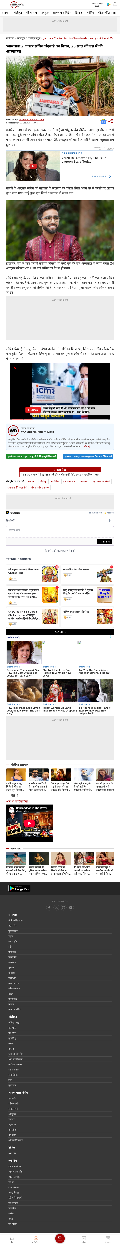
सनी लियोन (13, 1074)
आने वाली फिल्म (15, 1059)
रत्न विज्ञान (12, 1223)
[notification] (115, 4)
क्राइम (10, 993)
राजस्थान (12, 977)
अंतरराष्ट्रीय (13, 941)
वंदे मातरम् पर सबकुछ (37, 13)
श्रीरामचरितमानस (107, 13)
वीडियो (14, 796)
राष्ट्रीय (10, 936)
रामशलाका (13, 1203)
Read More (33, 411)
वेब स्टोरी (12, 1032)
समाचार (6, 13)
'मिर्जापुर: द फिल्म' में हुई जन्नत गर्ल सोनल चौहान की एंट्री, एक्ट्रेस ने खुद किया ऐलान (60, 474)
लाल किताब (13, 1187)
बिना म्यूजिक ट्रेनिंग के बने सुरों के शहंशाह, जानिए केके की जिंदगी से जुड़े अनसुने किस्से (83, 787)
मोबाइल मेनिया (14, 1009)
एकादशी (12, 1098)
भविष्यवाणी (13, 1103)
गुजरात (11, 967)
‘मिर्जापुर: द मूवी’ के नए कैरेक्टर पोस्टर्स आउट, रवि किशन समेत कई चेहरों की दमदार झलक (60, 787)
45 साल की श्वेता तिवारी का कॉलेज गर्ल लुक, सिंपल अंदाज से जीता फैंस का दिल (83, 870)
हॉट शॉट (12, 1027)
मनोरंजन (10, 38)
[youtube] (63, 907)
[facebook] (49, 907)
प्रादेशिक (12, 951)
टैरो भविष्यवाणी (15, 1197)
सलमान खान (13, 1069)
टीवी (10, 1080)
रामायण (11, 1119)
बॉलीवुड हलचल (19, 765)
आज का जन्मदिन (15, 1171)
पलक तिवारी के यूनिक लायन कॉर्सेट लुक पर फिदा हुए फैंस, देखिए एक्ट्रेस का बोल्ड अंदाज (38, 870)
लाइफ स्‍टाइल (69, 481)
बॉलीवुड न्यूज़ (34, 38)
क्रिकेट (78, 13)
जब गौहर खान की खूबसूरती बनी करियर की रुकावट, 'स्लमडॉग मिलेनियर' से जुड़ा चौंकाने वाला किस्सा (105, 787)
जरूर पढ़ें (15, 848)
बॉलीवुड (18, 13)
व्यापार (11, 1004)
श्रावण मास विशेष (62, 13)
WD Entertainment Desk (31, 119)
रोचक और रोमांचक (40, 487)
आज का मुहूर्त (14, 1176)
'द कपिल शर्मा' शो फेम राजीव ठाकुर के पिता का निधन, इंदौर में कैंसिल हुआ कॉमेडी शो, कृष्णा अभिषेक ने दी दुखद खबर (38, 787)
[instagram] (71, 907)
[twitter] (56, 907)
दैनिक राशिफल (14, 1166)
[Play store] (109, 4)
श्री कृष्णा (12, 1114)
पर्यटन (11, 1048)
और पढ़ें (87, 446)
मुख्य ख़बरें (13, 930)
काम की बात (14, 983)
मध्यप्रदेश (12, 957)
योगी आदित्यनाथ (15, 920)
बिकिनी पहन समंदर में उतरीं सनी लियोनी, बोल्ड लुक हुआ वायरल (16, 870)
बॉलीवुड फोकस (15, 1064)
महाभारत (12, 1124)
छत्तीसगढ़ (12, 962)
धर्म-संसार (84, 481)
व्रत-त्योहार (12, 1129)
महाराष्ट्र (11, 972)
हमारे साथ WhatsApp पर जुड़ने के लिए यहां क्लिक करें (32, 456)
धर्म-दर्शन (12, 1134)
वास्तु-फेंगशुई (13, 1192)
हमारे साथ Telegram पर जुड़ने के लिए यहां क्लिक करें (88, 456)
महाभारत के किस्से (101, 481)
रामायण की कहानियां (17, 487)
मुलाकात (12, 1085)
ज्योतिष (90, 13)
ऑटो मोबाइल (14, 988)
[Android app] (19, 888)
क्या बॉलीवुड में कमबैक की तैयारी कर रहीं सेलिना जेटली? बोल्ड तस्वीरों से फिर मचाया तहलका (106, 870)
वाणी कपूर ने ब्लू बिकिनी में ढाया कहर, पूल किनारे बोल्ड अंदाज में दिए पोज (15, 787)
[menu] (5, 5)
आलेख (11, 1043)
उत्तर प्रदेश (12, 925)
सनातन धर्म (13, 1108)
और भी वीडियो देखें (17, 801)
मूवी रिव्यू (12, 1038)
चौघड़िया (12, 1208)
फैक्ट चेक (12, 998)
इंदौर (10, 946)
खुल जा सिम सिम (15, 1053)
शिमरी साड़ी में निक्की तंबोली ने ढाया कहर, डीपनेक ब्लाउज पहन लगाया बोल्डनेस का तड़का (60, 870)
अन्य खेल (12, 1153)
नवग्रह (10, 1218)
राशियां (11, 1182)
